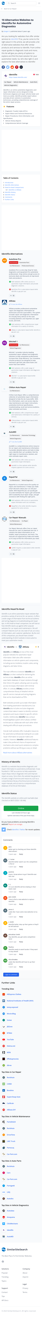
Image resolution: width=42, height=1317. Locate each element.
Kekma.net (11, 1046)
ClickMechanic (12, 1224)
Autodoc (10, 1198)
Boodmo (10, 1090)
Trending (5, 1277)
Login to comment (11, 975)
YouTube (10, 1039)
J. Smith (11, 922)
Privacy (25, 1288)
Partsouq (10, 1148)
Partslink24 (11, 1122)
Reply (21, 854)
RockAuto (10, 1077)
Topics (4, 1281)
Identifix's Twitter (18, 829)
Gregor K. (7, 31)
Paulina (11, 947)
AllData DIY (11, 1110)
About (25, 1273)
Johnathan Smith (14, 934)
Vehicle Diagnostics (10, 85)
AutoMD (12, 432)
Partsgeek (11, 1186)
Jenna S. (11, 909)
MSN (9, 1052)
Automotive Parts (24, 262)
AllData (12, 301)
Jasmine (11, 872)
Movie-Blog (11, 1014)
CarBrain (10, 1103)
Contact (5, 1292)
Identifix (14, 39)
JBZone (9, 1026)
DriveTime (11, 1135)
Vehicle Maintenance (21, 82)
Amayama (11, 1217)
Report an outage (15, 824)
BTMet (9, 1033)
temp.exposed (12, 1007)
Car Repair (7, 82)
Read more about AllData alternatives (17, 753)
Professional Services (28, 266)
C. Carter (12, 859)
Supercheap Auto (13, 1097)
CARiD (9, 1084)
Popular (5, 1273)
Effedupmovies (13, 1059)
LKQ (8, 1192)
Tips (3, 1296)
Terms (25, 1292)
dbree (9, 1065)
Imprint (25, 1277)
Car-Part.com (12, 1154)
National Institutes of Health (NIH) (20, 1001)
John (10, 847)
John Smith (12, 897)
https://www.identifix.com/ (18, 77)
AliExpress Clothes (14, 994)
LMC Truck (11, 1141)
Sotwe (9, 1020)
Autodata (10, 1211)
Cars (8, 1173)
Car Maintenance (15, 266)
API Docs (5, 1300)
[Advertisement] (21, 150)
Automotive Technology (28, 435)
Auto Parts (33, 82)
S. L (10, 884)
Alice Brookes (13, 959)
